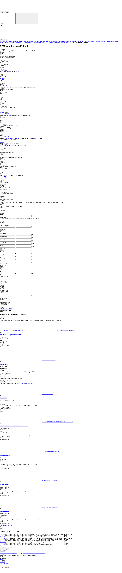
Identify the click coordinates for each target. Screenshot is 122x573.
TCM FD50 (3, 538)
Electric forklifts (46, 41)
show (2, 307)
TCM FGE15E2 (4, 484)
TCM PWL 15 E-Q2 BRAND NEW (10, 335)
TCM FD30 (3, 534)
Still (70, 42)
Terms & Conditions (5, 553)
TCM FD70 (3, 536)
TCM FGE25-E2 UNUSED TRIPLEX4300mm (14, 426)
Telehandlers (31, 41)
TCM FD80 (3, 542)
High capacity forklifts (96, 41)
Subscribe (3, 381)
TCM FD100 (3, 535)
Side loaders (13, 42)
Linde (59, 42)
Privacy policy (13, 553)
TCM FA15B (4, 364)
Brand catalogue (40, 553)
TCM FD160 (3, 543)
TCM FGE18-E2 (5, 455)
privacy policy (20, 383)
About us (2, 547)
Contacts (9, 547)
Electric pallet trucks (86, 41)
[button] (61, 32)
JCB (46, 42)
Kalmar (56, 42)
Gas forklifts (71, 41)
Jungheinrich (51, 42)
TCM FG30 (3, 540)
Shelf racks (6, 42)
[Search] (26, 18)
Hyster (43, 42)
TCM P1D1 (3, 398)
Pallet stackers (53, 41)
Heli (40, 42)
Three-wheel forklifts (63, 41)
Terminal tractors (27, 42)
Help (6, 547)
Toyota (72, 42)
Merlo (67, 42)
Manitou (63, 42)
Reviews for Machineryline (29, 553)
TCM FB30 (3, 544)
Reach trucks (77, 41)
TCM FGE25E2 (4, 511)
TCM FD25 (3, 539)
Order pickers (19, 42)
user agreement (30, 383)
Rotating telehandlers (107, 41)
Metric (5, 550)
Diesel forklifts (38, 41)
